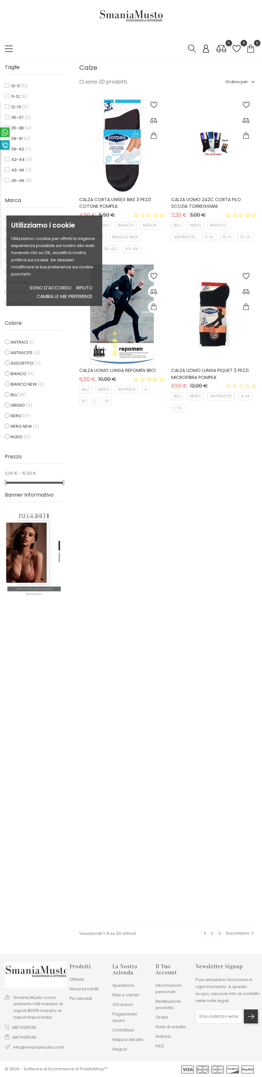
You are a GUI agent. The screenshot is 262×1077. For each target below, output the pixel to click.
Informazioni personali (168, 988)
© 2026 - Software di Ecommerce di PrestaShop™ (56, 1069)
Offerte (77, 979)
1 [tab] (59, 545)
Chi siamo (122, 1004)
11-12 (19, 96)
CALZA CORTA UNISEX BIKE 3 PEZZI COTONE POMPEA (115, 203)
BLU (18, 395)
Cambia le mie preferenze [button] (65, 296)
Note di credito (171, 1027)
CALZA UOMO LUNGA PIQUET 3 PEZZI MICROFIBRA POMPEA (210, 374)
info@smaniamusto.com (38, 1047)
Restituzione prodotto (168, 1004)
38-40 (201, 567)
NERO (20, 416)
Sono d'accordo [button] (51, 288)
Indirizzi (163, 1036)
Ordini (162, 1017)
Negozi (119, 1049)
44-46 (180, 579)
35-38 (21, 128)
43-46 (21, 170)
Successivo (240, 933)
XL (107, 401)
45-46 (21, 181)
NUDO (20, 437)
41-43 (222, 567)
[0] (221, 49)
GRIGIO (21, 405)
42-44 (21, 159)
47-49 (110, 590)
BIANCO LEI (93, 567)
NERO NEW (25, 426)
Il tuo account (166, 969)
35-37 (21, 117)
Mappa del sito (127, 1040)
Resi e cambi (125, 995)
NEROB (150, 225)
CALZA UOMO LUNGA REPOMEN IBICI (117, 370)
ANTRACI (22, 342)
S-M (245, 396)
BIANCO (22, 374)
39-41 (20, 138)
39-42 (21, 149)
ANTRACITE (25, 353)
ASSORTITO (26, 363)
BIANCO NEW (27, 384)
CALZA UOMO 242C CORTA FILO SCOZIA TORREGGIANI (206, 203)
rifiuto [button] (84, 288)
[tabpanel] (34, 552)
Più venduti (81, 998)
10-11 (19, 86)
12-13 (19, 107)
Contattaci (123, 1030)
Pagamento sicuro (124, 1017)
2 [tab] (59, 557)
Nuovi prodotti (84, 989)
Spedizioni (123, 985)
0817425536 (24, 1027)
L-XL (178, 408)
